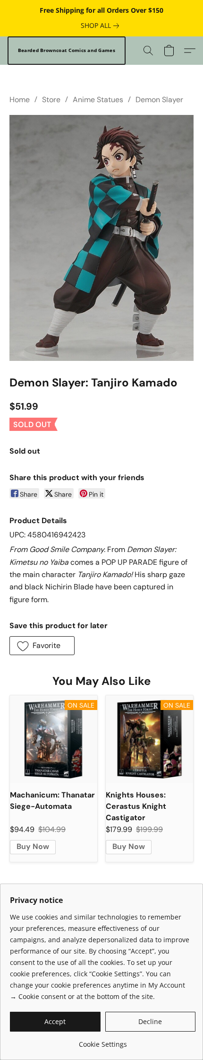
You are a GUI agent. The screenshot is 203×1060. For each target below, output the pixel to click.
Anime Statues (98, 100)
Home (19, 100)
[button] (67, 50)
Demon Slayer (159, 100)
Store (51, 100)
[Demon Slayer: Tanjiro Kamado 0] (101, 238)
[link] (102, 25)
